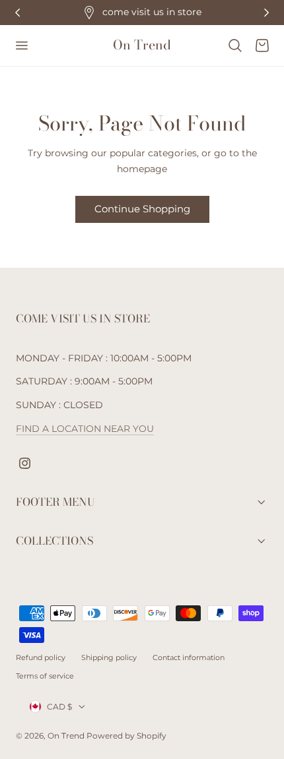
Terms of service (45, 676)
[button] (21, 45)
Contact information (189, 657)
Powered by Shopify (126, 736)
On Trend (67, 736)
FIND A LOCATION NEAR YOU (85, 428)
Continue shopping (142, 208)
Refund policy (40, 657)
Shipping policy (109, 657)
